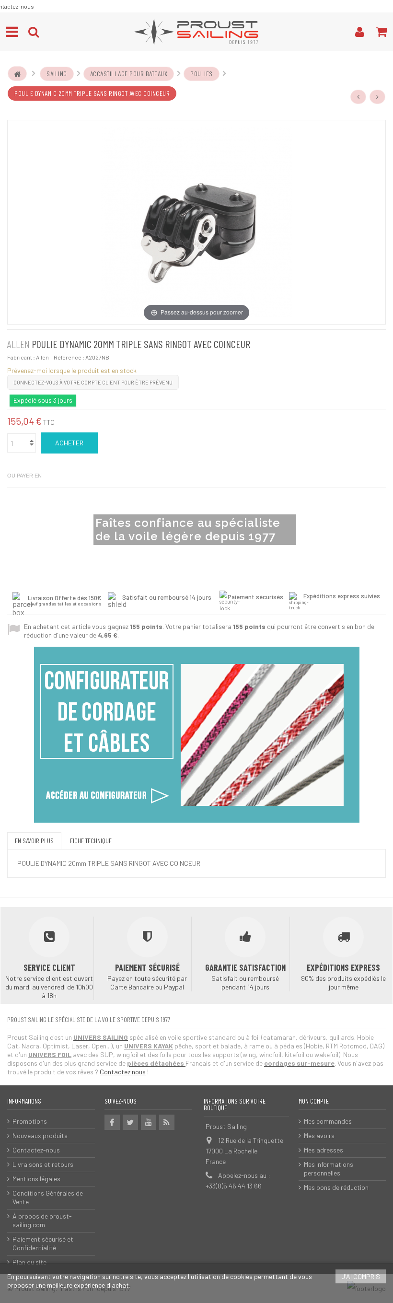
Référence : (69, 357)
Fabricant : (21, 357)
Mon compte (314, 1101)
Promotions (29, 1121)
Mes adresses (323, 1150)
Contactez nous (123, 1072)
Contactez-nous (36, 1150)
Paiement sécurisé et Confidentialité (42, 1243)
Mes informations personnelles (328, 1168)
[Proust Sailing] (196, 31)
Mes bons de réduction (336, 1187)
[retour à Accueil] (17, 73)
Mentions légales (36, 1179)
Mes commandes (328, 1121)
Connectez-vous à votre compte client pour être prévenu (93, 382)
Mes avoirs (319, 1135)
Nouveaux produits (40, 1135)
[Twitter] (130, 1122)
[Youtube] (148, 1122)
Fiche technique (91, 841)
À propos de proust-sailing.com (42, 1220)
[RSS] (166, 1122)
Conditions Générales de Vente (47, 1197)
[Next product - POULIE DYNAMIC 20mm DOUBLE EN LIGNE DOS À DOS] (378, 97)
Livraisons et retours (42, 1164)
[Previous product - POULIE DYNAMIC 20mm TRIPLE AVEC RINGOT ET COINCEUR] (358, 97)
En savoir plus (34, 841)
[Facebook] (112, 1122)
